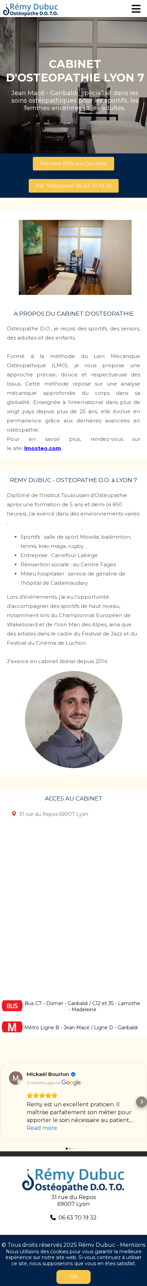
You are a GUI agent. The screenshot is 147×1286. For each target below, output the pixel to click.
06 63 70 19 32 (77, 1217)
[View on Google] (16, 1078)
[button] (5, 1101)
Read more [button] (42, 1128)
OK (73, 1277)
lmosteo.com (42, 448)
